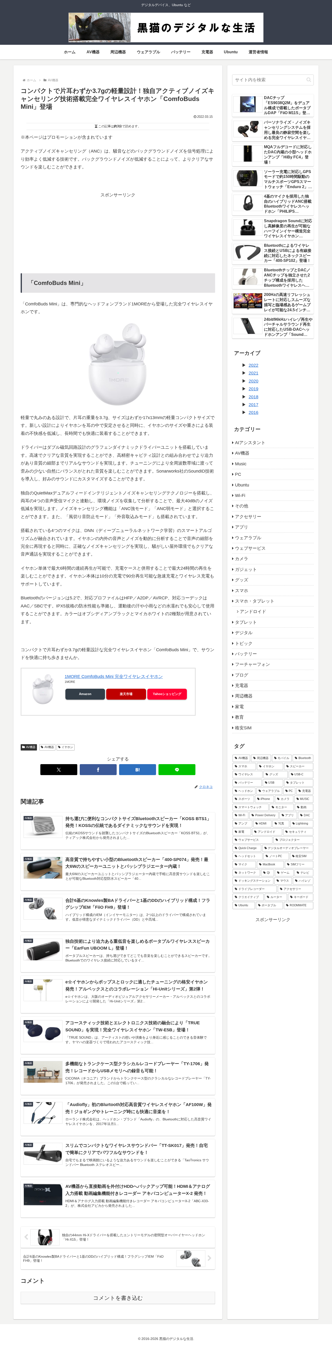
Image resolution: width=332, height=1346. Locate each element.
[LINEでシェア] (176, 769)
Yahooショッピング (167, 694)
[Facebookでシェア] (98, 769)
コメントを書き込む (118, 1298)
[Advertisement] (118, 233)
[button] (309, 79)
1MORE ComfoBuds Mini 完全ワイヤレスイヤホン (114, 676)
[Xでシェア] (58, 769)
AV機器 (30, 747)
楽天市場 (126, 694)
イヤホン (67, 747)
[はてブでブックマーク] (137, 769)
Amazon (85, 694)
